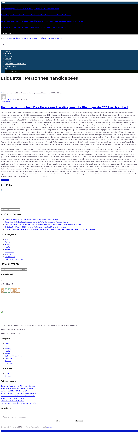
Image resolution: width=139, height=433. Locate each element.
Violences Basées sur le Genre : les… (14, 398)
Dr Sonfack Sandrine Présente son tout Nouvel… (18, 396)
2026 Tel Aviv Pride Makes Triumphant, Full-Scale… (19, 403)
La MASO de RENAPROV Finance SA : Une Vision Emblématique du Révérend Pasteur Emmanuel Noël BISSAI (42, 21)
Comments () (7, 102)
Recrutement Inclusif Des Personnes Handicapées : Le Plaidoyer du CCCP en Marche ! (64, 107)
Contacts (13, 71)
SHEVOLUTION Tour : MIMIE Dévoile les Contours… (19, 393)
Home (7, 51)
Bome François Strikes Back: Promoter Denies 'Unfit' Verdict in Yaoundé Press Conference (36, 15)
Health (8, 58)
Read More (5, 180)
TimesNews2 (11, 99)
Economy (9, 56)
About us (9, 69)
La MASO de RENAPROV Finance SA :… (15, 391)
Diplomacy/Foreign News (15, 64)
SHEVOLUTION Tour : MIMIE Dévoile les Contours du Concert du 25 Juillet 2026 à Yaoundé (36, 27)
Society (8, 61)
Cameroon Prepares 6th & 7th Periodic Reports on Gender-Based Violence (30, 9)
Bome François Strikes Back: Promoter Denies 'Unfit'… (20, 388)
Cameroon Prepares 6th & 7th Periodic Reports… (18, 386)
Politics (8, 53)
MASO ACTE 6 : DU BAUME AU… (12, 401)
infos (6, 240)
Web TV (8, 254)
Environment (10, 66)
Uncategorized (10, 257)
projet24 (50, 427)
